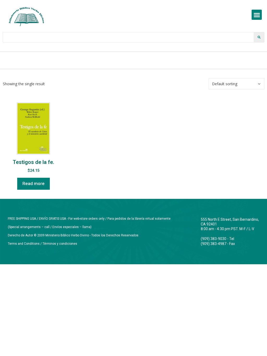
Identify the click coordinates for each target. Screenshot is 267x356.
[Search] (259, 37)
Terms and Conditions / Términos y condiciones (42, 243)
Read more (33, 183)
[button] (257, 15)
